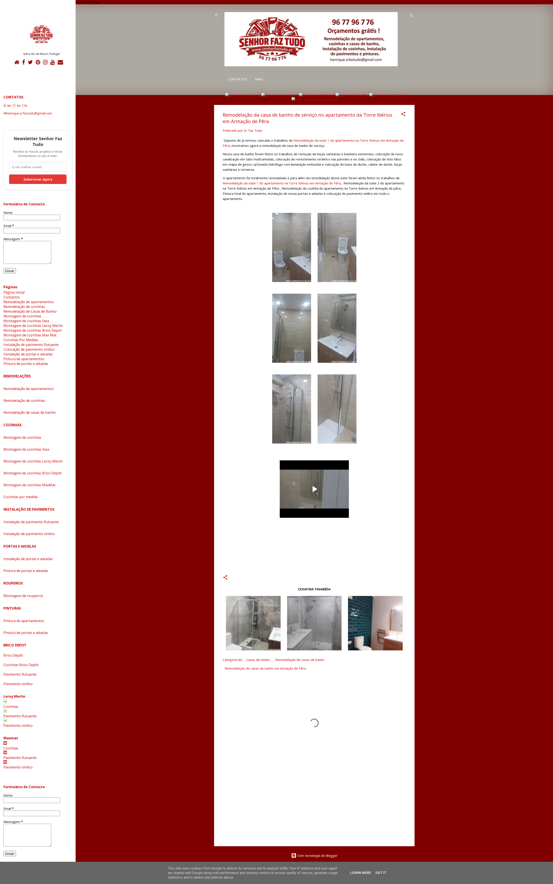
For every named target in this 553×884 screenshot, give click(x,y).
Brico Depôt (13, 655)
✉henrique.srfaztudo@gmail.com (27, 113)
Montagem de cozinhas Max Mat (29, 335)
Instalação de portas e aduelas (28, 354)
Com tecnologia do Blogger (317, 855)
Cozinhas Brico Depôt (21, 664)
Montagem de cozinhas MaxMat (29, 485)
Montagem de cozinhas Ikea (26, 320)
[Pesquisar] (412, 16)
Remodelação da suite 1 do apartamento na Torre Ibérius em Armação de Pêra (282, 183)
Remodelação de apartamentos (28, 301)
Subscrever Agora (38, 179)
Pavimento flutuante (20, 674)
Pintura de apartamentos (23, 358)
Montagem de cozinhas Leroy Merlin (33, 325)
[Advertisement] (314, 806)
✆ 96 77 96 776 (15, 105)
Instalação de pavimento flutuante (31, 344)
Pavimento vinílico (18, 683)
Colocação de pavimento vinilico (29, 349)
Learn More (360, 873)
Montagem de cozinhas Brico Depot (32, 330)
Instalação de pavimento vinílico (29, 533)
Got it (380, 873)
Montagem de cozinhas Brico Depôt (32, 473)
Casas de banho (258, 659)
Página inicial (14, 292)
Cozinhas (10, 706)
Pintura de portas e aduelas (25, 363)
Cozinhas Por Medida (20, 339)
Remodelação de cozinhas (24, 306)
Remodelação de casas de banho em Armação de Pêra (265, 668)
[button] (403, 114)
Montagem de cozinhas (22, 316)
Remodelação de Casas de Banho (30, 311)
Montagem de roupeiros (23, 595)
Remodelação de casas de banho (299, 659)
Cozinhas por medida (20, 496)
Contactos (237, 79)
